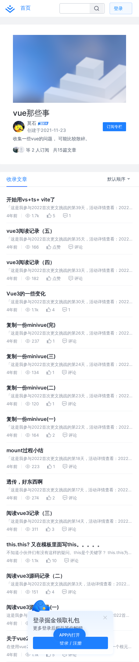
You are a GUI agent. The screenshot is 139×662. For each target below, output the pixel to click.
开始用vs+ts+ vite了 (30, 199)
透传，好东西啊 (24, 481)
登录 (118, 8)
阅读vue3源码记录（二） (35, 575)
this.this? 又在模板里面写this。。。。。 (54, 544)
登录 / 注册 (70, 643)
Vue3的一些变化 (26, 293)
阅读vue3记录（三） (30, 513)
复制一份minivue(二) (31, 387)
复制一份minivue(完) (31, 325)
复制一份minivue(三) (31, 356)
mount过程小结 (24, 450)
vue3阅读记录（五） (30, 231)
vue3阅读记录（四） (30, 262)
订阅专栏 (114, 126)
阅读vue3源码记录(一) (32, 607)
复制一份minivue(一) (31, 419)
